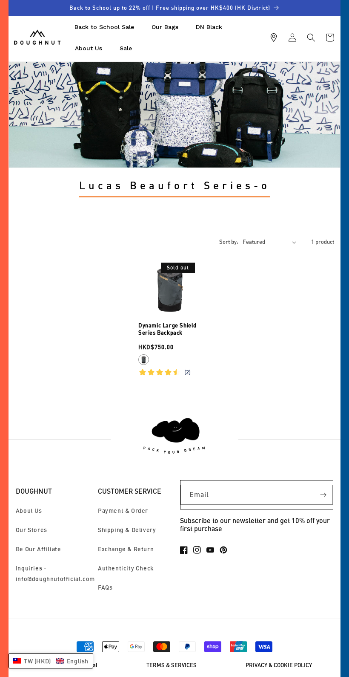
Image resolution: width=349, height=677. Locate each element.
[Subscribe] (323, 495)
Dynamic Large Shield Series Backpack (167, 329)
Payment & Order (123, 510)
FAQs (105, 587)
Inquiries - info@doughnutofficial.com (55, 573)
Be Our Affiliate (38, 549)
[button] (311, 37)
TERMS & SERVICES (171, 665)
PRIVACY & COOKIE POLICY (279, 665)
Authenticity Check (126, 568)
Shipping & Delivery (127, 529)
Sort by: (228, 241)
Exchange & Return (126, 549)
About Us (29, 510)
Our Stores (31, 529)
